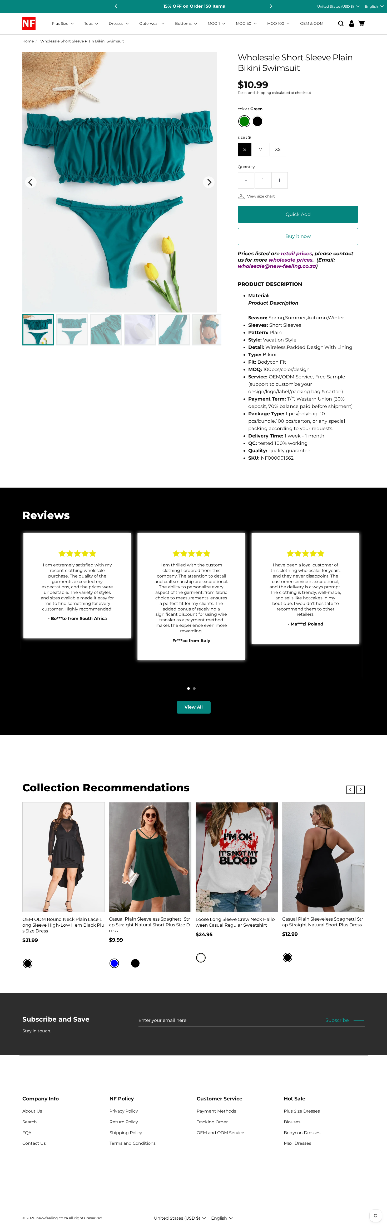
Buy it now (298, 236)
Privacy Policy (124, 1111)
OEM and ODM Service (220, 1132)
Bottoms (184, 23)
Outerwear (149, 23)
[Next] (270, 6)
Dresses (116, 23)
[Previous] (116, 6)
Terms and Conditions (133, 1143)
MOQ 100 (276, 23)
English (371, 6)
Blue (114, 963)
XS (278, 149)
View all (194, 707)
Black (257, 121)
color (250, 108)
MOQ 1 (214, 23)
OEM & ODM (311, 23)
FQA (26, 1132)
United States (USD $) (335, 6)
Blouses (292, 1121)
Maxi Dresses (297, 1143)
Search (29, 1121)
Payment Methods (216, 1111)
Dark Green (146, 963)
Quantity (246, 166)
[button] (341, 23)
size (244, 137)
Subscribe (337, 1020)
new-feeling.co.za (52, 1218)
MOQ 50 (244, 23)
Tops (89, 23)
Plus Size (60, 23)
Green (244, 121)
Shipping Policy (126, 1132)
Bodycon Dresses (302, 1132)
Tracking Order (212, 1121)
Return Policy (124, 1121)
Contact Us (34, 1143)
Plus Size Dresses (302, 1111)
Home (28, 41)
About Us (32, 1111)
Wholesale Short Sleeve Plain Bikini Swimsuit (82, 41)
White (201, 958)
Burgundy (125, 963)
